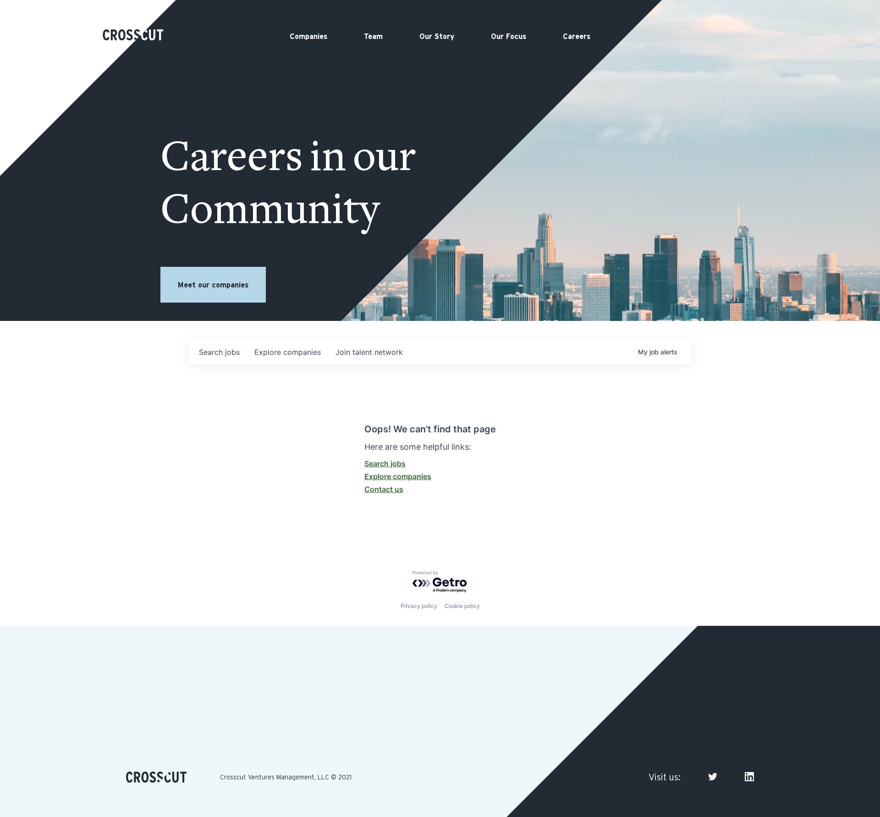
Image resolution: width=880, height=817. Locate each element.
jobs (219, 352)
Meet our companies (213, 285)
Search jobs (385, 463)
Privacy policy (419, 605)
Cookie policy (462, 605)
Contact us (383, 489)
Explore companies (397, 476)
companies (287, 352)
